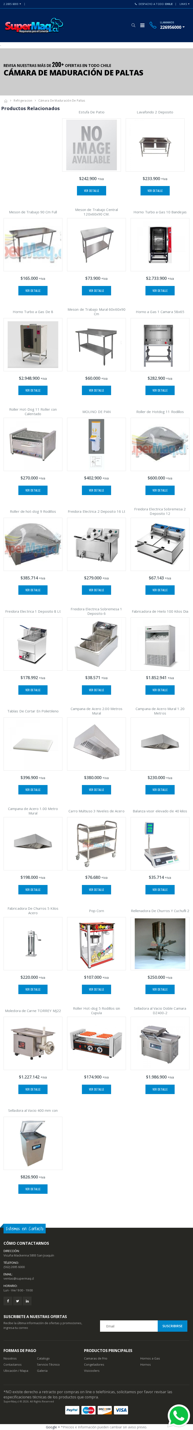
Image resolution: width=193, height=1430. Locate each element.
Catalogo (43, 1358)
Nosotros (10, 1358)
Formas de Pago (20, 1350)
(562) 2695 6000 (14, 1267)
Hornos (145, 1364)
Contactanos (13, 1364)
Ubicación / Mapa (16, 1370)
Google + (53, 1427)
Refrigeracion (23, 101)
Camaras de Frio (95, 1358)
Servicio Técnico (48, 1364)
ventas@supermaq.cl (19, 1278)
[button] (133, 25)
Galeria (42, 1370)
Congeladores (94, 1364)
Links (183, 4)
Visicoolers (92, 1370)
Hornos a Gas (150, 1358)
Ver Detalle (91, 191)
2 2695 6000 (11, 4)
